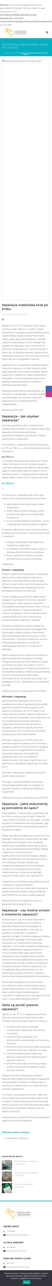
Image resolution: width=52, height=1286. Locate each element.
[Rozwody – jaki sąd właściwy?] (7, 1165)
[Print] (4, 319)
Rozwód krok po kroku (24, 1184)
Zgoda (26, 1282)
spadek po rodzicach (18, 1138)
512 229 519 (10, 1263)
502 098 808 (11, 1247)
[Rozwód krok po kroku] (7, 1188)
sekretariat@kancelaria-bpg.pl (18, 1235)
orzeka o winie (39, 471)
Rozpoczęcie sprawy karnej (26, 1173)
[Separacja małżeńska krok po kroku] (26, 180)
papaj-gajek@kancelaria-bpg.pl (18, 1267)
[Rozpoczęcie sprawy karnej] (7, 1177)
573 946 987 (11, 1231)
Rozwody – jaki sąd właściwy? (26, 1161)
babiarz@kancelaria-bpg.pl (17, 1251)
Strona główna (11, 53)
